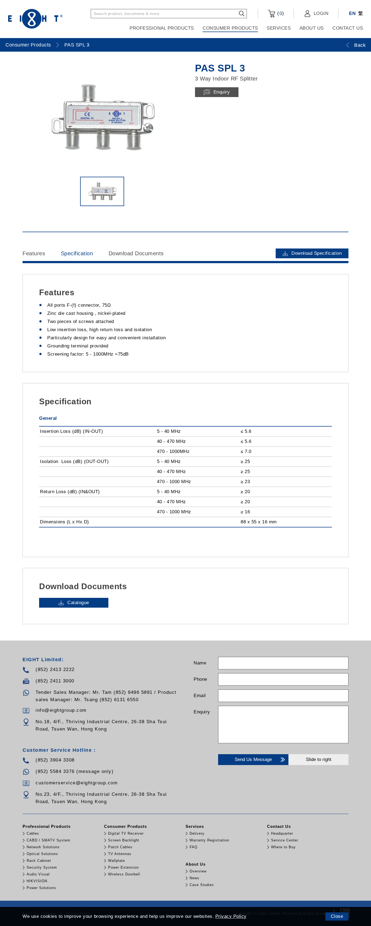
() (280, 13)
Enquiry (202, 711)
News (194, 878)
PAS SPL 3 (77, 45)
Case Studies (202, 885)
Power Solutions (41, 888)
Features (34, 253)
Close (337, 916)
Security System (42, 867)
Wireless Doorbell (124, 874)
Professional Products (162, 28)
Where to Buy (283, 847)
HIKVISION (37, 881)
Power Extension (123, 867)
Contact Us (347, 28)
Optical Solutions (42, 854)
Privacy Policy (231, 916)
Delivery (197, 833)
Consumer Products (230, 28)
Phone (200, 679)
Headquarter (282, 833)
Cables (33, 833)
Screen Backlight (123, 840)
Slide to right (318, 759)
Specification (77, 253)
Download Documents (136, 253)
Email (200, 695)
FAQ (193, 847)
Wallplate (116, 861)
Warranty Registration (209, 840)
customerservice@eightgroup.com (77, 782)
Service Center (284, 840)
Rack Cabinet (39, 861)
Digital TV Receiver (126, 833)
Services (279, 28)
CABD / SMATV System (48, 840)
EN (352, 13)
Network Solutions (43, 847)
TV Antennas (119, 854)
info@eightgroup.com (61, 710)
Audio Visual (38, 874)
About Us (312, 28)
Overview (198, 871)
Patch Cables (120, 847)
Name (200, 663)
